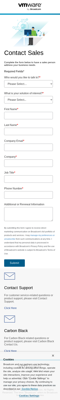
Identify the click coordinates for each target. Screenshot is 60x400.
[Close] (53, 356)
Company (10, 156)
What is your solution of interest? (24, 93)
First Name (11, 109)
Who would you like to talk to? (22, 77)
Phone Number (13, 188)
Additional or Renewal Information (24, 204)
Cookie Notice (29, 388)
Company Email (14, 140)
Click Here (10, 308)
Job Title (9, 172)
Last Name (11, 125)
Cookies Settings (29, 395)
